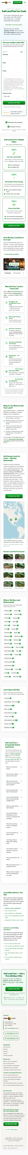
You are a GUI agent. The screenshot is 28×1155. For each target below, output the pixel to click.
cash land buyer (16, 300)
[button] (15, 538)
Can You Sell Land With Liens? (13, 970)
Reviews (5, 1078)
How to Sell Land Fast (10, 937)
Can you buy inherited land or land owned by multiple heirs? (12, 826)
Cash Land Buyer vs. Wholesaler (13, 940)
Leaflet (13, 557)
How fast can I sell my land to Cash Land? (12, 802)
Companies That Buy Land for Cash (14, 947)
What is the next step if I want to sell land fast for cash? (12, 900)
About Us (5, 1080)
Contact (5, 1082)
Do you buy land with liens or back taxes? (12, 818)
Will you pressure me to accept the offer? (12, 892)
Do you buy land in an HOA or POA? (12, 860)
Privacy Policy (21, 88)
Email (4, 62)
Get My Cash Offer (14, 103)
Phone (4, 71)
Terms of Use (8, 90)
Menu (25, 2)
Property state (7, 93)
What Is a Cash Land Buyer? (13, 935)
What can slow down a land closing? (12, 834)
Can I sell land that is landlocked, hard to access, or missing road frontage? (12, 842)
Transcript (12, 282)
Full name (5, 54)
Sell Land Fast (6, 1076)
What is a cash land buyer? (11, 794)
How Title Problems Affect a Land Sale (13, 1112)
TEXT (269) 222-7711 (12, 1067)
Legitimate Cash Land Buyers (10, 1096)
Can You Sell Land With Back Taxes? (12, 1106)
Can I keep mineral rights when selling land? (11, 868)
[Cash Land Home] (6, 2)
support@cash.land (13, 1057)
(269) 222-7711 (15, 1023)
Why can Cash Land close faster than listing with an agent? (12, 810)
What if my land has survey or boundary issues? (11, 852)
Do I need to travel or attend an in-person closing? (12, 877)
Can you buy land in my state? (11, 885)
